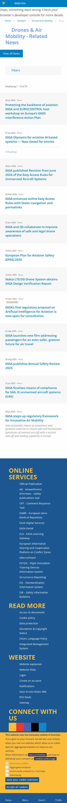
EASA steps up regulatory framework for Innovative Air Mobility (31, 418)
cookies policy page (45, 758)
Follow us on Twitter (35, 727)
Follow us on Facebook (27, 727)
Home (8, 20)
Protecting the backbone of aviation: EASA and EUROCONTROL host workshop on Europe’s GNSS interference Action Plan (31, 111)
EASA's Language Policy (33, 638)
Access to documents (32, 612)
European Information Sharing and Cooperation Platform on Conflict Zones (35, 548)
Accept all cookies (17, 787)
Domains (22, 20)
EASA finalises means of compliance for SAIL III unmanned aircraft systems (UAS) (33, 392)
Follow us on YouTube (20, 727)
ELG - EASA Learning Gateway (31, 536)
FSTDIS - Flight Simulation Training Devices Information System (34, 567)
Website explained (30, 664)
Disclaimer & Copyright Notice (33, 631)
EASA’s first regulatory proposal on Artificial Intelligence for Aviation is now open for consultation (30, 311)
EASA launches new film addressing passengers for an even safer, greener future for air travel (32, 339)
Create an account (30, 680)
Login (22, 675)
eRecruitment (27, 557)
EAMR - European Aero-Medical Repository (33, 515)
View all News (11, 53)
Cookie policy (27, 618)
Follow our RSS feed (12, 727)
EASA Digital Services (31, 523)
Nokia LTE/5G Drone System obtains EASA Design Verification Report (31, 281)
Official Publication (30, 484)
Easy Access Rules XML (33, 691)
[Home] (8, 798)
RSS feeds (25, 697)
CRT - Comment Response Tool (34, 505)
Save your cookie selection (22, 779)
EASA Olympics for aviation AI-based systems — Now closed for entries (31, 139)
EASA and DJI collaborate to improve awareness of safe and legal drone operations (31, 231)
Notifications (26, 686)
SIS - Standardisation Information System (31, 585)
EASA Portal (26, 528)
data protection (37, 754)
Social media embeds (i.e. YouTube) (27, 771)
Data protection (28, 623)
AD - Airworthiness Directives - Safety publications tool (30, 494)
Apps (63, 3)
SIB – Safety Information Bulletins (33, 594)
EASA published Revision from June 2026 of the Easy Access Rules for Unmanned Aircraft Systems (30, 174)
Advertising (15, 775)
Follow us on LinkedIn (42, 727)
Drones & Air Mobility (42, 20)
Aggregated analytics (20, 767)
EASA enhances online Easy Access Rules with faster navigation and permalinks (30, 203)
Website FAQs (27, 669)
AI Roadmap (11, 152)
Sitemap (24, 702)
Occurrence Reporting (32, 577)
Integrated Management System (34, 646)
